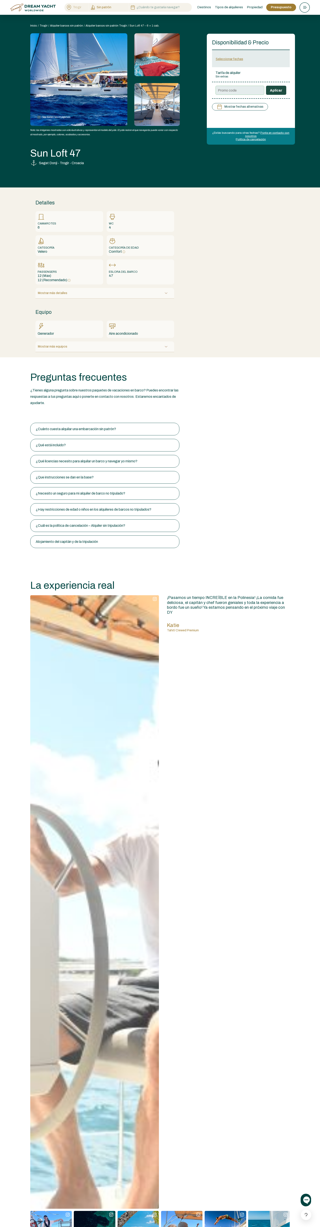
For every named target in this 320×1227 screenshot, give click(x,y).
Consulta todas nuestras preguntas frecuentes (65, 414)
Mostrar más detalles (52, 293)
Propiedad (255, 7)
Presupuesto (281, 7)
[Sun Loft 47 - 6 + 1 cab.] (157, 54)
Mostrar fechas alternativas (243, 106)
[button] (104, 429)
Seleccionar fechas (229, 59)
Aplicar (276, 90)
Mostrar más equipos (52, 346)
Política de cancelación (251, 139)
